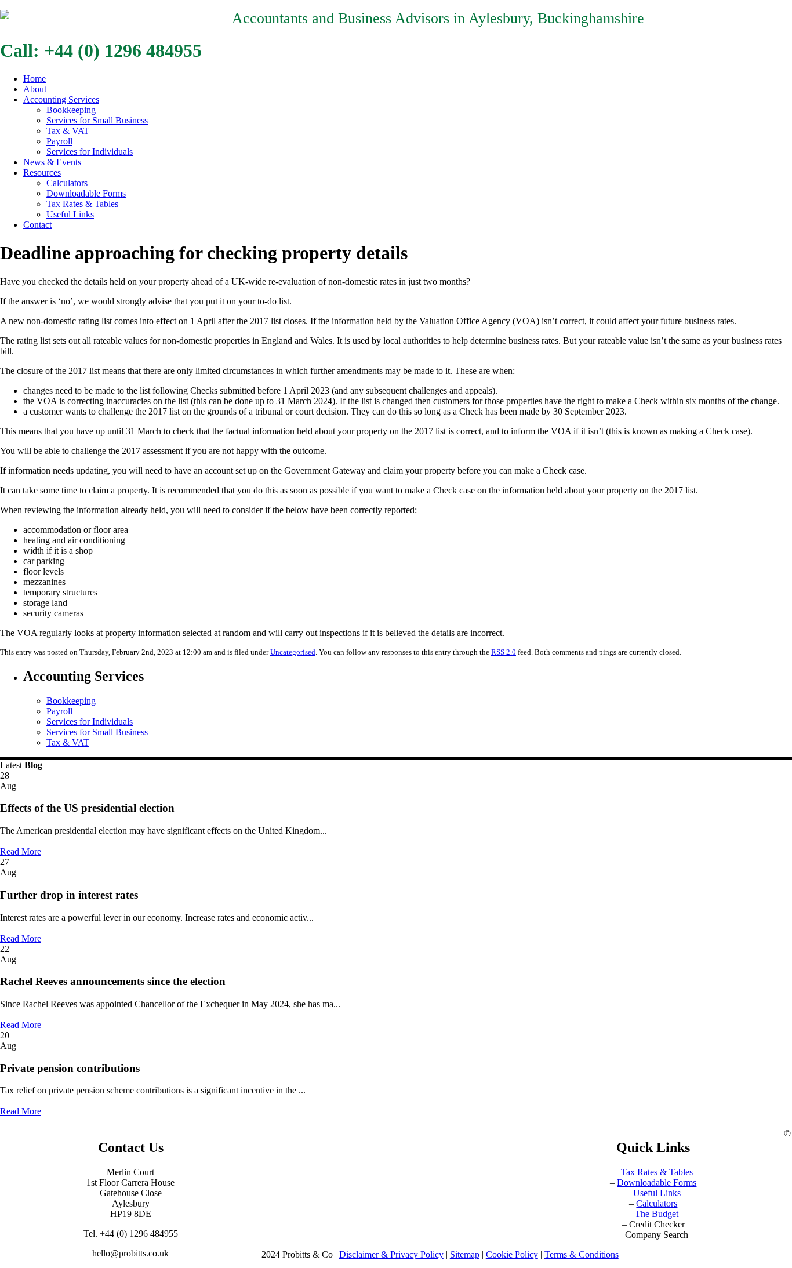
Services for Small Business (97, 120)
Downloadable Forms (86, 193)
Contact (37, 225)
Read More (20, 851)
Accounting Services (61, 99)
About (34, 89)
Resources (42, 172)
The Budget (656, 1214)
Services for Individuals (89, 152)
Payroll (59, 141)
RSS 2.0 (503, 652)
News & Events (52, 162)
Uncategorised (292, 652)
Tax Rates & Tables (82, 204)
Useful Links (70, 214)
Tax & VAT (67, 131)
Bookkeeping (71, 110)
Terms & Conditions (581, 1254)
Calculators (67, 183)
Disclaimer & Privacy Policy (391, 1254)
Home (34, 78)
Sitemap (464, 1254)
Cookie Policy (512, 1254)
